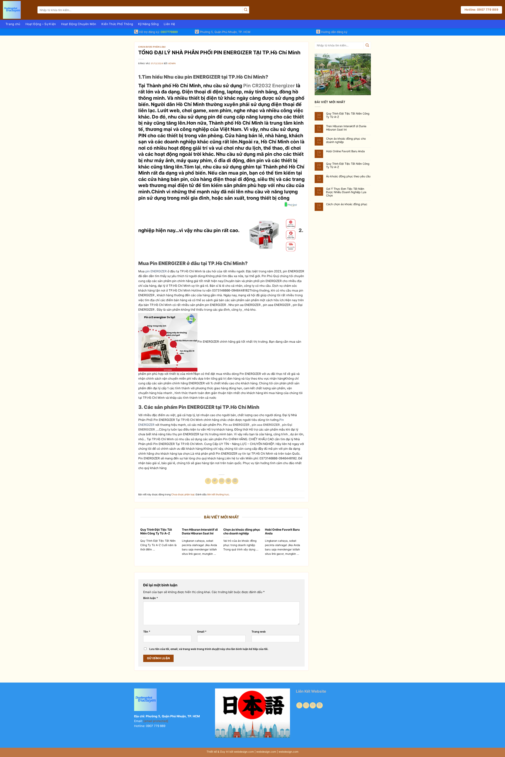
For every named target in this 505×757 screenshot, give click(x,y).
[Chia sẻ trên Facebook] (208, 481)
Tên (146, 631)
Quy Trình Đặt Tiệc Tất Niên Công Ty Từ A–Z (156, 531)
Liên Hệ (169, 24)
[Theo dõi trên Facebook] (299, 705)
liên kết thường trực (218, 494)
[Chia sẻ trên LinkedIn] (235, 481)
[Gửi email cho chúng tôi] (313, 705)
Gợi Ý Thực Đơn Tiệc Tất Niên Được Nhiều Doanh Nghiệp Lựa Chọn (346, 192)
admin (172, 63)
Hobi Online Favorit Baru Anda (282, 531)
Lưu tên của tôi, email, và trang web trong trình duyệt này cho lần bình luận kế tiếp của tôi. (208, 649)
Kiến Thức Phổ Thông (117, 24)
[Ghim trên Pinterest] (228, 481)
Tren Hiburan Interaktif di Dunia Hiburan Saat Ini (200, 531)
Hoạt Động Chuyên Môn (78, 24)
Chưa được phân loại (152, 47)
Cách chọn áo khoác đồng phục (346, 204)
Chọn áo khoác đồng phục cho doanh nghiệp (241, 531)
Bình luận (150, 598)
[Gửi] (245, 9)
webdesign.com (288, 751)
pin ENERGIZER (156, 271)
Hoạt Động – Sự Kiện (40, 24)
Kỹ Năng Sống (148, 24)
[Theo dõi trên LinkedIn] (319, 705)
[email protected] (155, 721)
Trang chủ (13, 24)
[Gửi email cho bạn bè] (222, 481)
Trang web (259, 631)
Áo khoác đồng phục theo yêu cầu (348, 176)
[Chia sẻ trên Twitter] (215, 481)
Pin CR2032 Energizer (269, 85)
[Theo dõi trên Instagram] (306, 705)
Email (202, 631)
